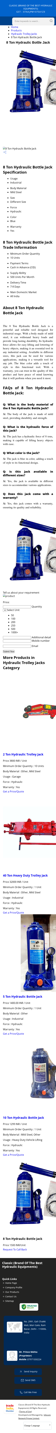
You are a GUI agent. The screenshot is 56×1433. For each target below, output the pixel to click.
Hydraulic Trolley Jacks (24, 34)
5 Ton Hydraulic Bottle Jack (22, 996)
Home (14, 27)
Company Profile (13, 1287)
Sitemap (9, 1300)
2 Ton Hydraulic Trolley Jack (23, 754)
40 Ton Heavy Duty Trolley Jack (25, 875)
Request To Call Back (15, 1249)
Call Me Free (30, 1392)
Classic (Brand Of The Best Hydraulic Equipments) (30, 8)
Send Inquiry (30, 1371)
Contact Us (10, 1296)
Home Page (11, 1282)
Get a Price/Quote (13, 791)
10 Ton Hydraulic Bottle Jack (23, 1118)
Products (16, 30)
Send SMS (30, 1380)
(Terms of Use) (25, 1411)
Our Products (12, 1291)
